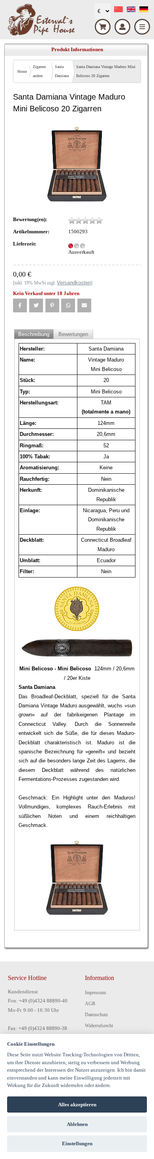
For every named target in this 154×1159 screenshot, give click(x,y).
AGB (90, 1003)
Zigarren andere (39, 71)
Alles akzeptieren (77, 1104)
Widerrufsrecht (99, 1025)
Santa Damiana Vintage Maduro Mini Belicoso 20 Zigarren (105, 71)
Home (22, 71)
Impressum (95, 992)
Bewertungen (73, 334)
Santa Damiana (62, 71)
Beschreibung (33, 334)
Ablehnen (77, 1124)
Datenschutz (96, 1014)
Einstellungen (77, 1143)
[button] (20, 305)
